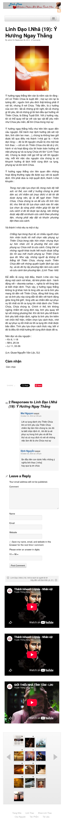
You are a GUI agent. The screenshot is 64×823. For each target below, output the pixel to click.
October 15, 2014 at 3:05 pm (31, 416)
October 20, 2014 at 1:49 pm (31, 454)
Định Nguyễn (28, 451)
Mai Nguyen (27, 413)
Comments (35, 40)
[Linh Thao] (32, 5)
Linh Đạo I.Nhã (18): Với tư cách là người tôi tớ (28, 578)
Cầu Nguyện (20, 816)
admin (10, 40)
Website (13, 532)
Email (12, 523)
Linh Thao (29, 812)
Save (40, 385)
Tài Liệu (46, 816)
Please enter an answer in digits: (24, 549)
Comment (14, 486)
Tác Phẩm (34, 816)
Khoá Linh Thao (45, 812)
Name (12, 513)
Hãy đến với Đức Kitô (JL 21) (42, 580)
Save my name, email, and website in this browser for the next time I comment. (30, 543)
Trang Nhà (16, 812)
